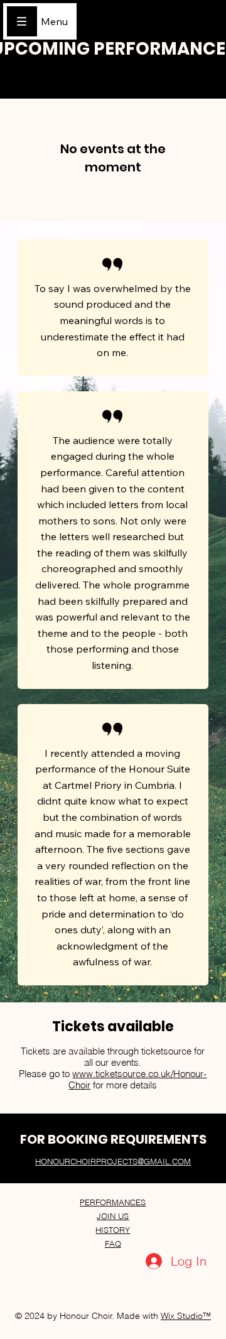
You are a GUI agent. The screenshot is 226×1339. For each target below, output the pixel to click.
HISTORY (112, 1230)
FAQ (113, 1244)
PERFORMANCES (113, 1202)
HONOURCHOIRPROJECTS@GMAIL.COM (113, 1161)
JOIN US (113, 1216)
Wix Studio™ (186, 1315)
